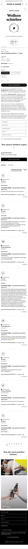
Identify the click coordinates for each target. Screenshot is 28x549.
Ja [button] (17, 194)
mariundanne (11, 541)
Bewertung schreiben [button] (14, 159)
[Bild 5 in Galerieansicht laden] (15, 42)
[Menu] (2, 4)
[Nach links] (2, 1)
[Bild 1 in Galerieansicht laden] (12, 42)
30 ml (4, 77)
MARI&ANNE (3, 49)
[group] (14, 153)
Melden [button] (19, 194)
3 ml (13, 73)
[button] (22, 4)
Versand (8, 60)
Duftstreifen (5, 73)
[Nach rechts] (26, 1)
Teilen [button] (23, 194)
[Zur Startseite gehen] (14, 4)
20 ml (18, 73)
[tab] (16, 170)
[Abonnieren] (26, 530)
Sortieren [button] (3, 165)
